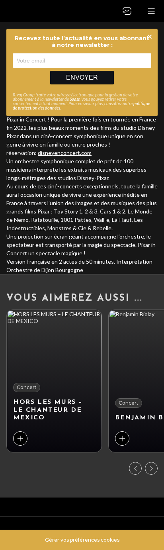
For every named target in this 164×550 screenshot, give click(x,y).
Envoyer (82, 77)
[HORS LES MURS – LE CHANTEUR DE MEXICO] (54, 381)
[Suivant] (151, 468)
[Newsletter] (127, 11)
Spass (75, 99)
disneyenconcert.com (65, 152)
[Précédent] (135, 468)
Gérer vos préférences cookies (82, 540)
